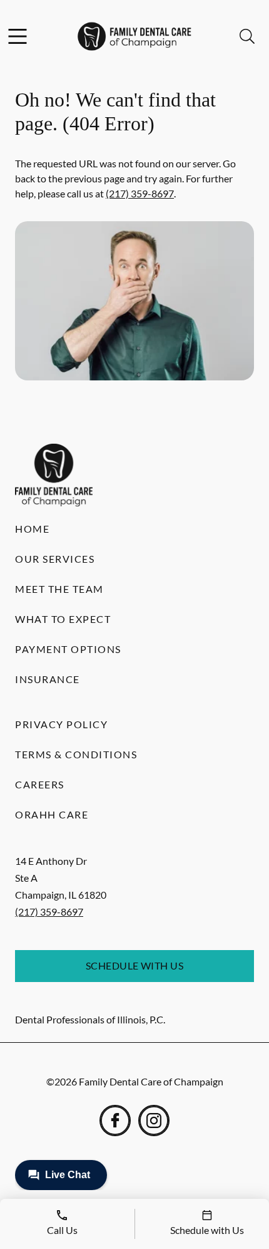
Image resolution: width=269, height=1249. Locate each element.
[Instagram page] (154, 1120)
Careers (39, 784)
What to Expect (63, 619)
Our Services (54, 559)
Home (32, 529)
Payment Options (68, 649)
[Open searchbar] (247, 36)
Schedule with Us (135, 965)
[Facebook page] (115, 1120)
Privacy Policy (61, 724)
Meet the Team (59, 589)
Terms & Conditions (76, 754)
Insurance (47, 679)
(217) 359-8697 (140, 193)
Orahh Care (51, 814)
